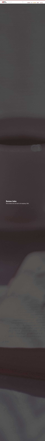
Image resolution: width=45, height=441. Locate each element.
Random (38, 2)
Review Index (34, 2)
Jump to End (41, 2)
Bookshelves (28, 2)
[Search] (23, 2)
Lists (31, 2)
